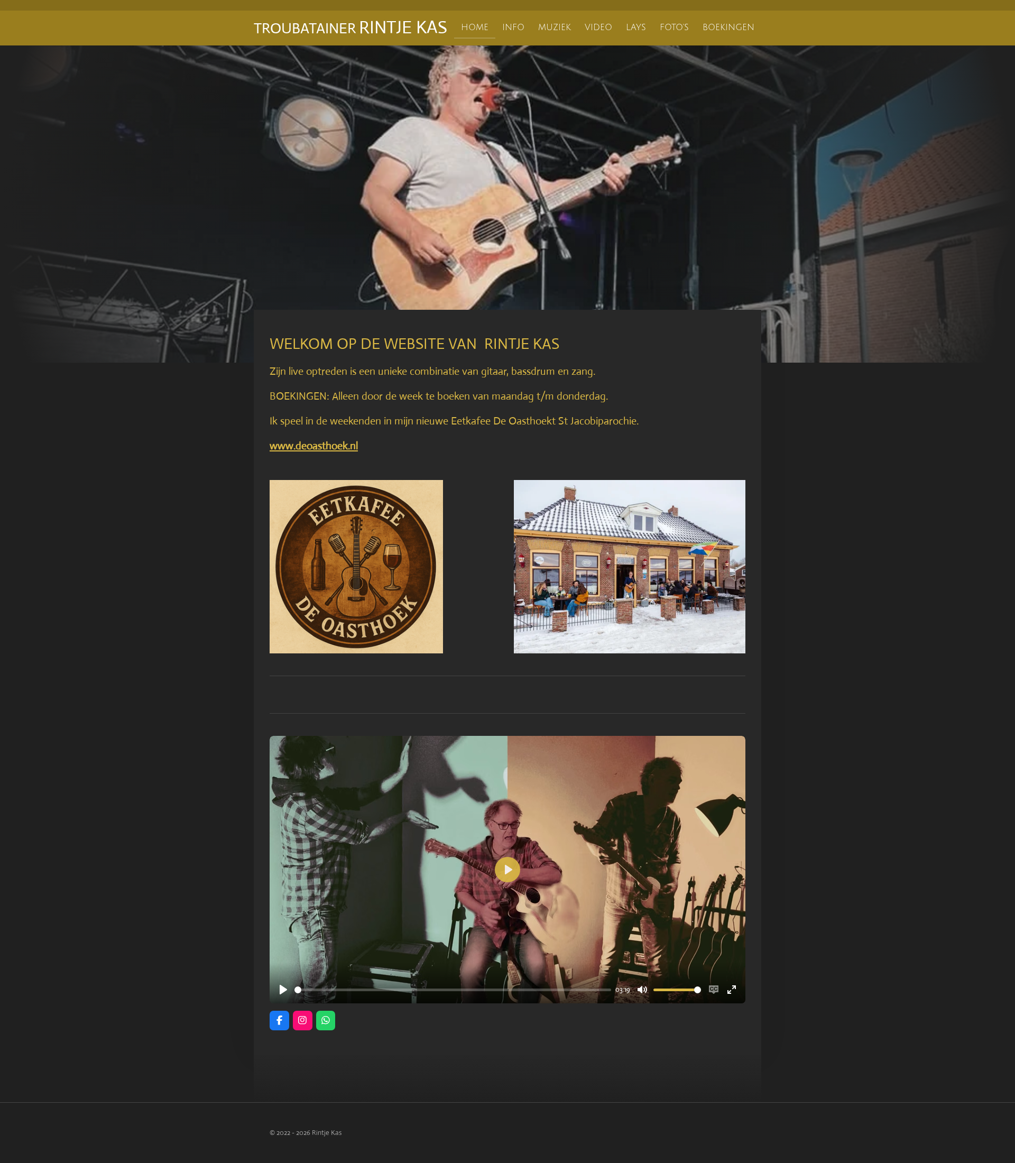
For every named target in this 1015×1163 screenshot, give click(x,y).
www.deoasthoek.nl (314, 446)
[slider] (452, 990)
